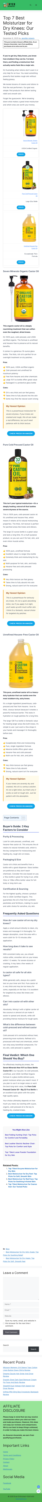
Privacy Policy (8, 1459)
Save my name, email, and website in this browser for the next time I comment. (20, 1323)
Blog (7, 1249)
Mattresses (7, 1469)
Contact (6, 1462)
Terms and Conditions (12, 1455)
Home (5, 1452)
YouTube (6, 1489)
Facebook (7, 1483)
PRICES (21, 154)
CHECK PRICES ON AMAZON (21, 433)
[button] (30, 5)
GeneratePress (21, 1499)
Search (6, 1345)
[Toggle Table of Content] (22, 818)
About (5, 1466)
